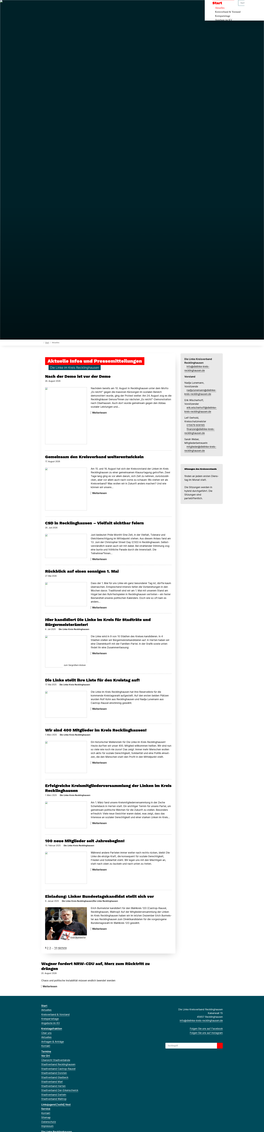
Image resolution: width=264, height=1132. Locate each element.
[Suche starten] (220, 1046)
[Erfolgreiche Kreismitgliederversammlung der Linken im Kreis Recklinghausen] (66, 814)
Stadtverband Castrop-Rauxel (58, 1068)
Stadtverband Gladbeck (54, 1077)
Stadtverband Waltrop (53, 1098)
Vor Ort (45, 1055)
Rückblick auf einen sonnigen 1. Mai (82, 571)
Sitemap (45, 1117)
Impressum (47, 1126)
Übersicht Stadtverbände (55, 1060)
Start (47, 343)
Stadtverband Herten (53, 1086)
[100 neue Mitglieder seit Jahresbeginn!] (66, 868)
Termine (46, 1051)
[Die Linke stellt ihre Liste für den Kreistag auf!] (66, 704)
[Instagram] (47, 6)
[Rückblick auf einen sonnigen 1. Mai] (66, 594)
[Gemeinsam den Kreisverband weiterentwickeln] (66, 489)
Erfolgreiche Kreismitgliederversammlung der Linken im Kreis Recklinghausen (108, 788)
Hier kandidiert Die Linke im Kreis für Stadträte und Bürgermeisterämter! (98, 622)
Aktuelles (46, 1010)
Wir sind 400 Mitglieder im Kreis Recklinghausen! (96, 730)
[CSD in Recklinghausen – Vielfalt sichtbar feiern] (66, 546)
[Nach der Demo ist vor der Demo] (66, 415)
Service (45, 1108)
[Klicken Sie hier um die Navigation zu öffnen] (258, 6)
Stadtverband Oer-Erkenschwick (59, 1090)
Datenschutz (48, 1121)
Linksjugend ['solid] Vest (56, 1104)
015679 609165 (196, 425)
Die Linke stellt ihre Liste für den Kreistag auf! (92, 680)
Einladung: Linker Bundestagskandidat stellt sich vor (99, 896)
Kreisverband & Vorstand (227, 11)
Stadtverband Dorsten (54, 1073)
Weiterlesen (53, 559)
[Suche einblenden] (250, 6)
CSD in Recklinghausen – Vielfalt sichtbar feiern (94, 523)
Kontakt (45, 1045)
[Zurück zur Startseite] (41, 342)
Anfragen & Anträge (52, 1041)
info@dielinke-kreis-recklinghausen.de (201, 1020)
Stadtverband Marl (52, 1081)
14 (55, 947)
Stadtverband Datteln (53, 1094)
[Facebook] (42, 6)
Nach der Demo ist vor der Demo (78, 376)
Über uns (46, 1033)
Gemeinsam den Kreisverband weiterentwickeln (94, 456)
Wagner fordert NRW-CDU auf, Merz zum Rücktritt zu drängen (95, 966)
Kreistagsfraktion (51, 1028)
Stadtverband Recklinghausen (58, 1064)
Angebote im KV (223, 20)
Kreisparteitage (222, 16)
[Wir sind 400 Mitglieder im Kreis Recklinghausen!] (66, 757)
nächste (62, 947)
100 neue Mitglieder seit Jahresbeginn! (85, 840)
